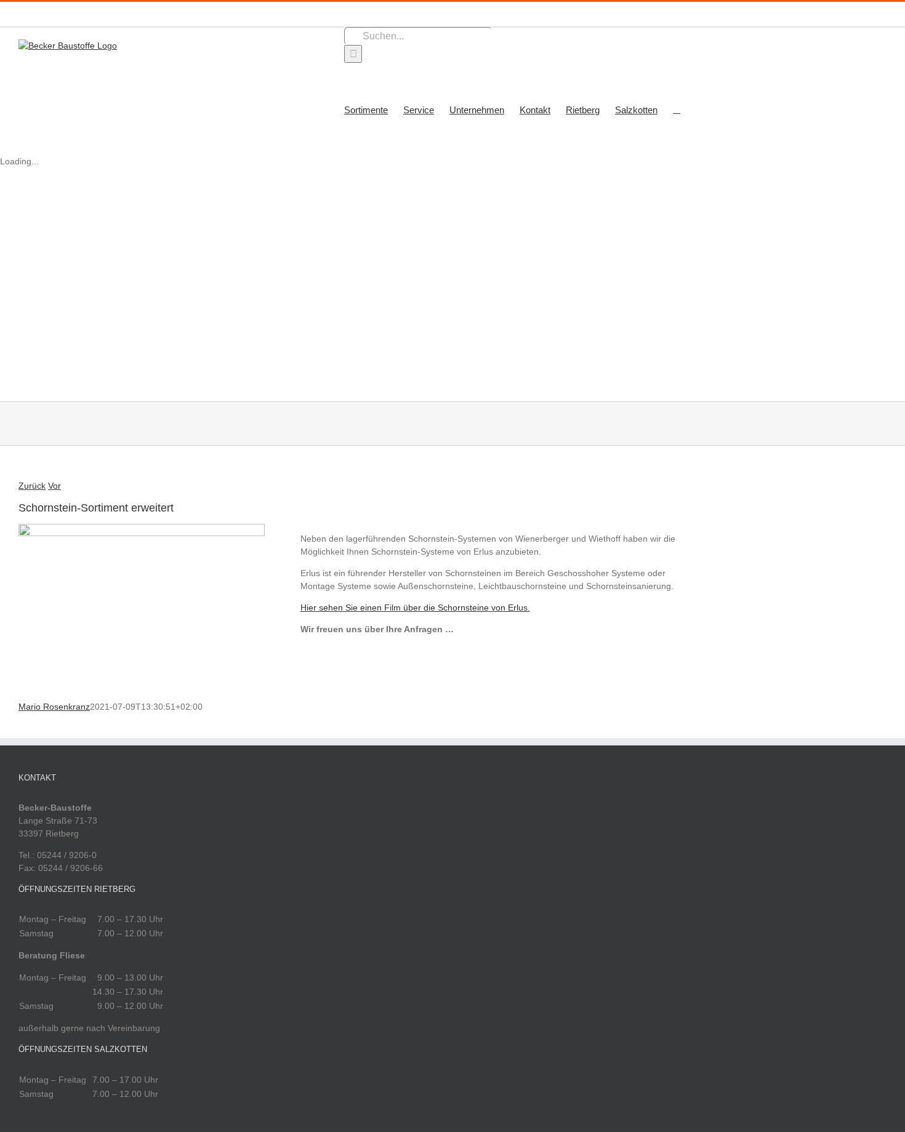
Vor (54, 486)
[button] (676, 109)
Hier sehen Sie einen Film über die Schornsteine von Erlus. (415, 607)
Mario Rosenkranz (54, 707)
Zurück (32, 486)
